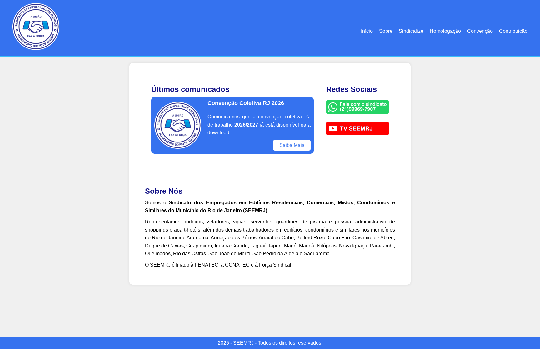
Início (367, 31)
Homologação (445, 31)
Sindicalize (411, 31)
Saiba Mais (291, 145)
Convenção (480, 31)
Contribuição (513, 31)
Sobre (385, 31)
